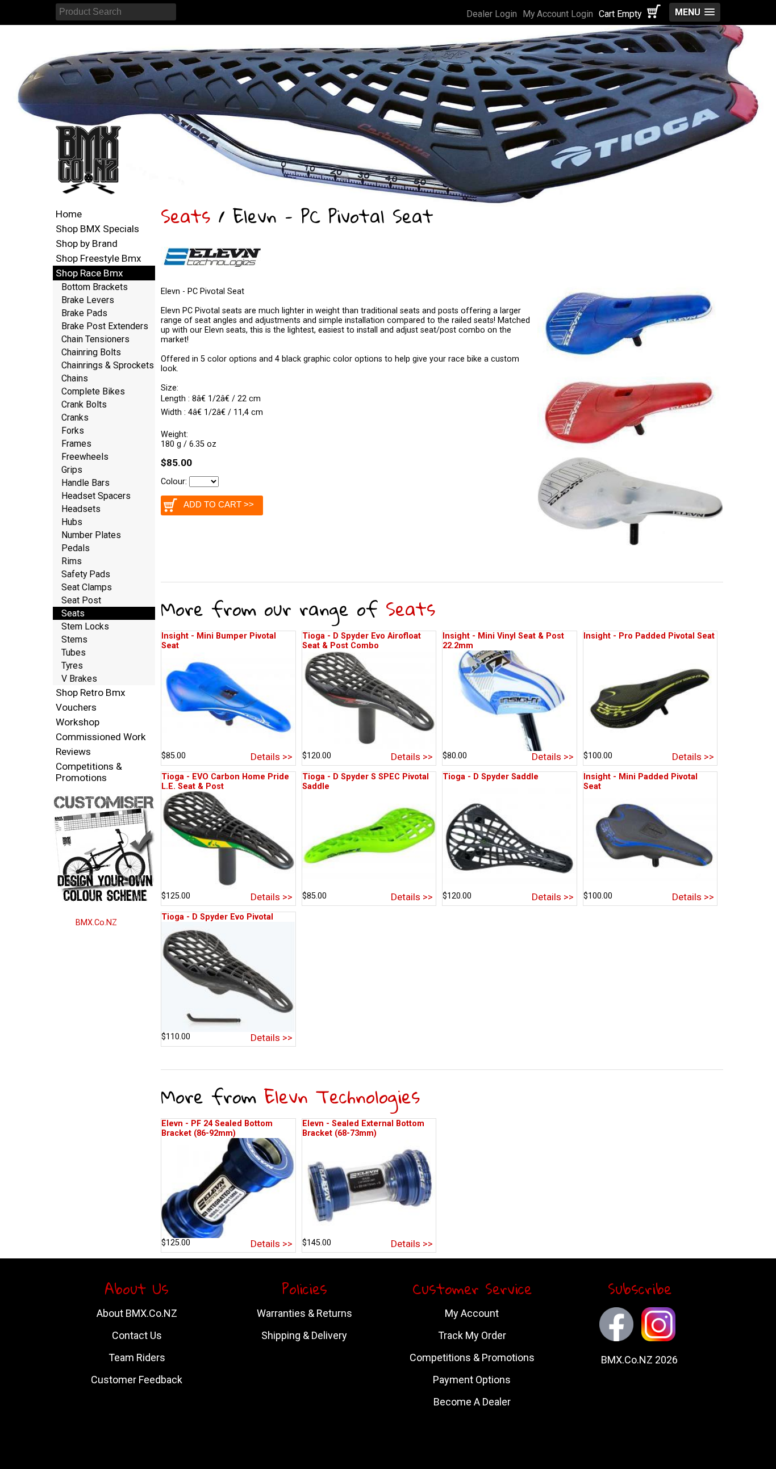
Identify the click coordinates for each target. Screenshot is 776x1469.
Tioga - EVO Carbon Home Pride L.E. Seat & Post (225, 781)
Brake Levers (87, 300)
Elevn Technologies (342, 1096)
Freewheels (85, 456)
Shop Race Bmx (89, 273)
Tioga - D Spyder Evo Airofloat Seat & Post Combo (361, 640)
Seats (185, 216)
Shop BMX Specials (97, 228)
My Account (472, 1313)
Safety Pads (85, 574)
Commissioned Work (101, 736)
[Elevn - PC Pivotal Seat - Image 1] (630, 363)
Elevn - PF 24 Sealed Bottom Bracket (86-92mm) (217, 1128)
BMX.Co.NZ (96, 922)
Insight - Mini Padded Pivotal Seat (640, 781)
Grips (71, 469)
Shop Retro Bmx (91, 692)
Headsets (81, 508)
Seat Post (81, 600)
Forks (72, 430)
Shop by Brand (87, 243)
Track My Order (472, 1335)
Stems (74, 639)
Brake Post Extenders (104, 326)
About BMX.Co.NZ (137, 1313)
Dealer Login (491, 14)
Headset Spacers (96, 495)
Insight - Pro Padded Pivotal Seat (649, 636)
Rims (71, 561)
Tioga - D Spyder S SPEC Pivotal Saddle (365, 781)
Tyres (72, 665)
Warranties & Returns (304, 1313)
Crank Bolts (84, 404)
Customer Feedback (136, 1380)
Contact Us (137, 1335)
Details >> (272, 756)
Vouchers (76, 707)
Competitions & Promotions (89, 772)
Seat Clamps (86, 587)
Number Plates (91, 535)
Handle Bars (85, 482)
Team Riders (137, 1357)
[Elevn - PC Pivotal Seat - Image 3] (630, 543)
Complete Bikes (93, 391)
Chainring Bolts (91, 352)
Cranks (75, 417)
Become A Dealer (472, 1402)
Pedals (75, 548)
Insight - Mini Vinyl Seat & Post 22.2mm (503, 640)
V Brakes (79, 678)
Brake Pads (84, 313)
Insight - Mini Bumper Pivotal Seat (218, 640)
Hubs (71, 522)
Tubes (73, 652)
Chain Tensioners (95, 339)
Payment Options (472, 1380)
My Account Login (558, 14)
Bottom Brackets (94, 287)
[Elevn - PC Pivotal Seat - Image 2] (630, 452)
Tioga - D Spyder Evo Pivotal (217, 917)
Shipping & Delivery (304, 1335)
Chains (74, 378)
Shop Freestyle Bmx (98, 258)
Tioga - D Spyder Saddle (491, 777)
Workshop (77, 722)
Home (69, 214)
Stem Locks (85, 626)
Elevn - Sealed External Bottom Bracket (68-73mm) (363, 1128)
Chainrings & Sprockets (107, 365)
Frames (76, 443)
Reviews (73, 751)
